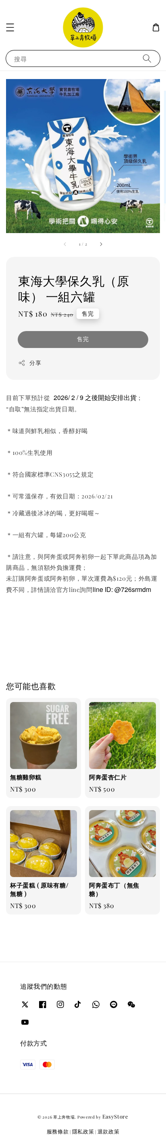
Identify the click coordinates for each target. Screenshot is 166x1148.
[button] (10, 27)
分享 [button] (35, 363)
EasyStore (115, 1116)
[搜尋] (147, 58)
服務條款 (58, 1131)
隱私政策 (83, 1131)
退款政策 (109, 1131)
